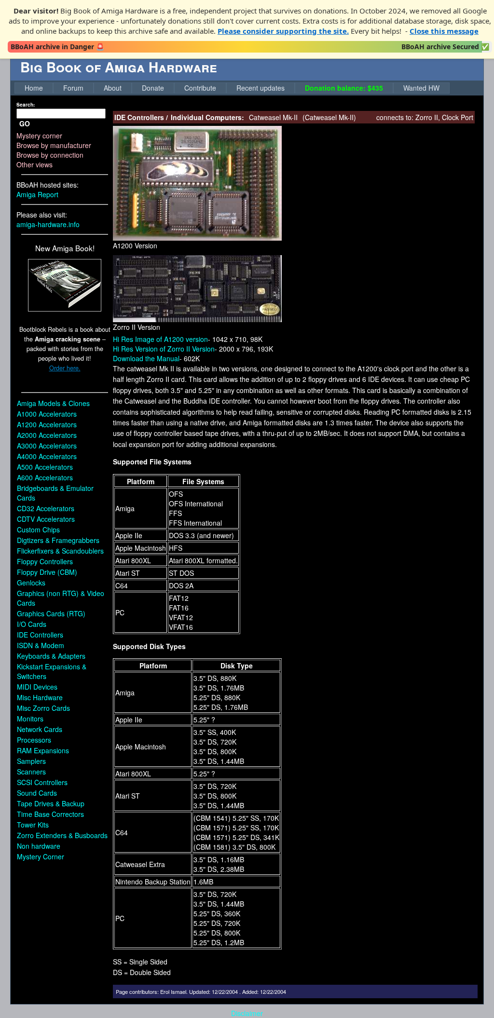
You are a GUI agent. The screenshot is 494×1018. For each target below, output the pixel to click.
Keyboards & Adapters (51, 656)
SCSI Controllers (42, 782)
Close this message (444, 31)
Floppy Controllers (45, 561)
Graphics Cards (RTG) (51, 613)
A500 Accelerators (45, 467)
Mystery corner (39, 135)
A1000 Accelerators (47, 414)
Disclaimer (247, 1013)
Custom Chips (38, 529)
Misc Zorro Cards (43, 708)
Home (34, 88)
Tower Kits (33, 824)
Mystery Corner (40, 856)
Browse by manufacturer (53, 145)
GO (24, 123)
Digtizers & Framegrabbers (58, 540)
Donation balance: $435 (344, 88)
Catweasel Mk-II (329, 117)
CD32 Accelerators (45, 508)
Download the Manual (146, 358)
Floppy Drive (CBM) (47, 572)
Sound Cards (37, 793)
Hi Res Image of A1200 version (160, 339)
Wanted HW (421, 88)
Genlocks (31, 582)
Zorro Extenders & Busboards (62, 835)
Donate (153, 88)
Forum (73, 88)
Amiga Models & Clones (53, 403)
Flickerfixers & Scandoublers (60, 551)
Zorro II (426, 117)
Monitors (30, 718)
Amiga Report (37, 194)
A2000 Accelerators (47, 435)
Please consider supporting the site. (283, 31)
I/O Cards (31, 624)
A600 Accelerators (45, 477)
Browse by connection (49, 155)
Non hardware (38, 846)
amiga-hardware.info (48, 224)
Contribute (200, 88)
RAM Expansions (43, 750)
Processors (34, 740)
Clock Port (457, 117)
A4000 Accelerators (47, 456)
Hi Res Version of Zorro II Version (164, 348)
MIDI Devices (37, 687)
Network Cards (39, 729)
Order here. (65, 368)
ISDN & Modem (40, 645)
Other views (34, 164)
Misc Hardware (40, 697)
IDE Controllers (40, 634)
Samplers (31, 761)
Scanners (31, 771)
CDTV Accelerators (46, 519)
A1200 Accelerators (47, 424)
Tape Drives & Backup (50, 803)
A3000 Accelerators (47, 445)
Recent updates (260, 88)
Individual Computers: (207, 117)
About (113, 88)
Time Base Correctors (50, 814)
